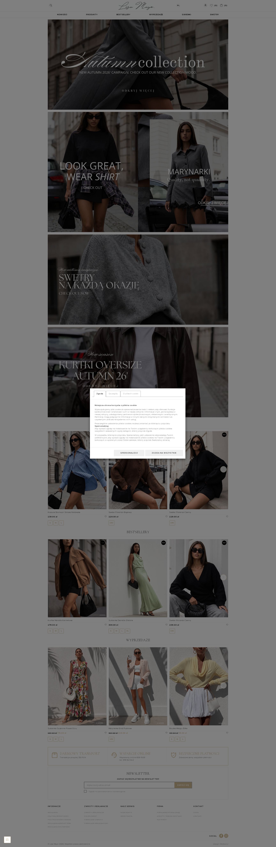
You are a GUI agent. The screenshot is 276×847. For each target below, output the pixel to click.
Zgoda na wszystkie (164, 453)
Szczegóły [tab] (113, 394)
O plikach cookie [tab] (130, 394)
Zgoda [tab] (99, 394)
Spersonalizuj (129, 453)
